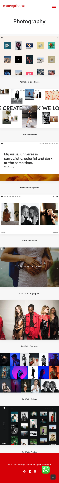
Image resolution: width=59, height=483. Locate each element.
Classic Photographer (29, 293)
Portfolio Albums (29, 240)
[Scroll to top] (53, 476)
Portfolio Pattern (29, 135)
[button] (29, 55)
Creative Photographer (29, 187)
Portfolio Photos (29, 452)
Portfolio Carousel (29, 346)
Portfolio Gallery (29, 399)
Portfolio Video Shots (29, 82)
